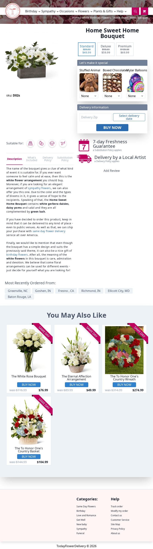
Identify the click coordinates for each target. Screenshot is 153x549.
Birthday (80, 510)
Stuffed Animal (88, 70)
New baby (81, 524)
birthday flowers (17, 254)
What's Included (31, 159)
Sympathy (81, 528)
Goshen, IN (43, 291)
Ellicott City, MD (119, 291)
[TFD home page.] (13, 12)
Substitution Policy (65, 159)
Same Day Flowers (86, 506)
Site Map (115, 524)
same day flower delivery (49, 231)
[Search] (135, 11)
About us (115, 533)
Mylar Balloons (135, 70)
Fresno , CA (66, 291)
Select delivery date (129, 117)
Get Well (80, 519)
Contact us (116, 515)
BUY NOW (112, 127)
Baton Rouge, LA (19, 297)
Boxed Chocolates (112, 70)
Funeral (80, 533)
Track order (117, 506)
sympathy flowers (39, 188)
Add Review (112, 170)
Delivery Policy (48, 159)
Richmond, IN (90, 291)
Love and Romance (86, 515)
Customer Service (120, 519)
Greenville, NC (18, 291)
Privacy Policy (118, 528)
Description (14, 159)
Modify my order (119, 510)
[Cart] (144, 11)
